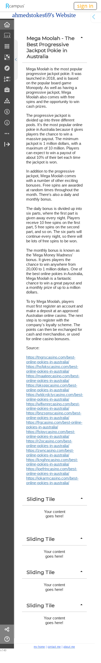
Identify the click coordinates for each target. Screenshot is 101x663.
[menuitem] (7, 25)
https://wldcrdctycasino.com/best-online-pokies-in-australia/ (54, 396)
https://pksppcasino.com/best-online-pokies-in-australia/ (51, 387)
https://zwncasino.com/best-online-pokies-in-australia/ (50, 452)
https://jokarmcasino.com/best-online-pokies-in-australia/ (52, 480)
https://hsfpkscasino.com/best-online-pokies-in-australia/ (52, 368)
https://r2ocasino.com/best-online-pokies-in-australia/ (49, 443)
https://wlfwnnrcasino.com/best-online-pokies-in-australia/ (53, 406)
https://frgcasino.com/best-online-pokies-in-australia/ (54, 424)
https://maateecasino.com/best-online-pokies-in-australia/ (53, 378)
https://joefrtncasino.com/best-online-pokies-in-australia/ (51, 471)
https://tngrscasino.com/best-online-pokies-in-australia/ (50, 359)
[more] (7, 134)
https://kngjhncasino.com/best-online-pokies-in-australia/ (52, 462)
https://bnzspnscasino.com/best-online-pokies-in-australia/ (53, 415)
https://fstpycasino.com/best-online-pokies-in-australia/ (50, 434)
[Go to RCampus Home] (15, 6)
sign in (85, 5)
